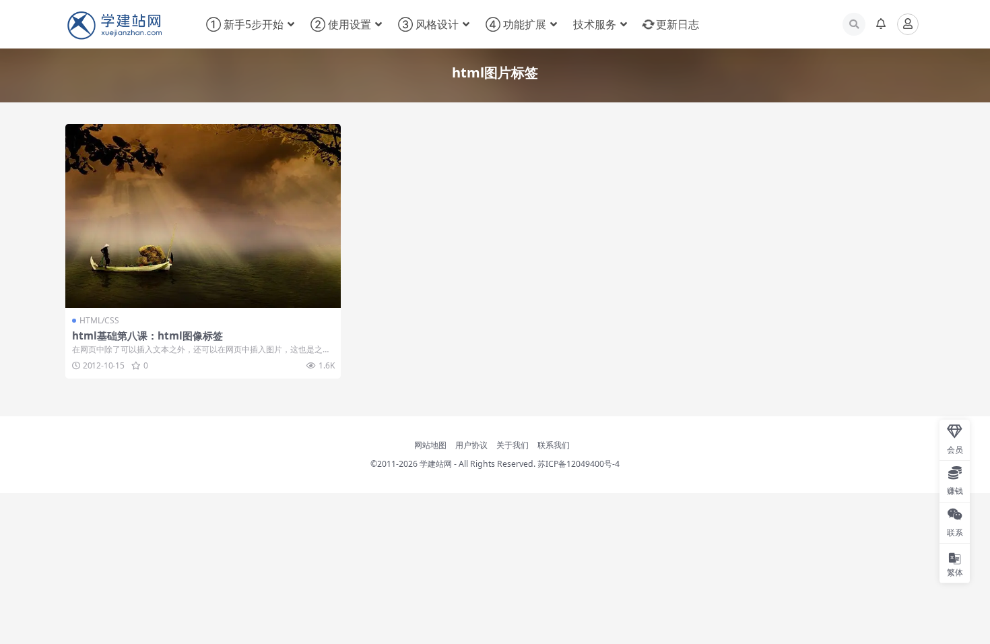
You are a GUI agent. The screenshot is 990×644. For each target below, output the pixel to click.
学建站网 (436, 464)
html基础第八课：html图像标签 (147, 335)
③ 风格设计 (428, 24)
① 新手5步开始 (245, 24)
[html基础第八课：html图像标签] (203, 216)
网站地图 (430, 445)
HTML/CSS (99, 320)
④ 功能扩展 (516, 24)
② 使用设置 (340, 24)
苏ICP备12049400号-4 (578, 464)
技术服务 (594, 24)
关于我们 (512, 445)
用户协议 (471, 445)
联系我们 (553, 445)
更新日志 (677, 24)
